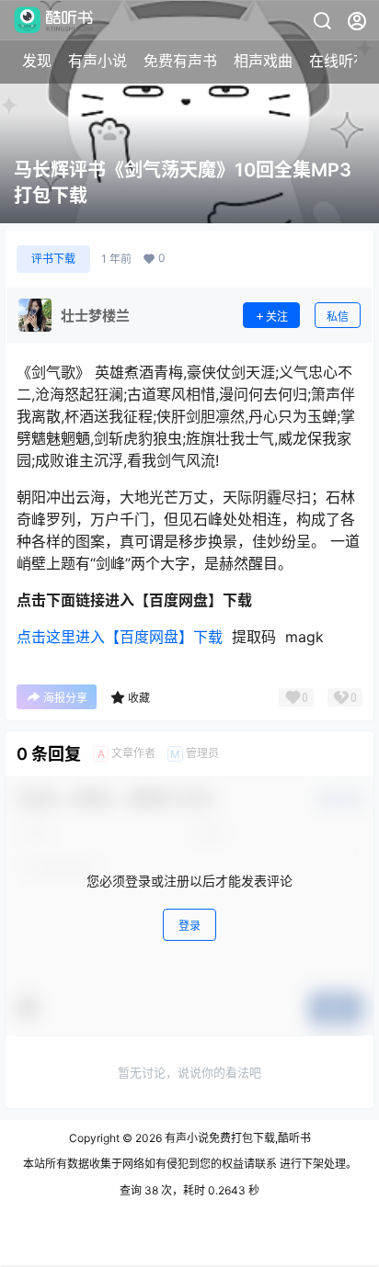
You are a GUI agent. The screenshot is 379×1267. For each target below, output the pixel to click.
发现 (37, 60)
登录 (189, 926)
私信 (338, 316)
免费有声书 (180, 60)
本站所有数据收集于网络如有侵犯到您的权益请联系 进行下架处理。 (190, 1164)
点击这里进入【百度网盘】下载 (120, 637)
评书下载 (53, 259)
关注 (277, 316)
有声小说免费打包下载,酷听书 (236, 1138)
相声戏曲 (263, 60)
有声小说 (97, 60)
